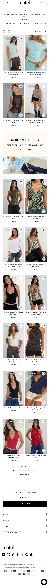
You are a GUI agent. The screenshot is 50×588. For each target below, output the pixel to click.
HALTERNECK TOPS (40, 24)
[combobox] (8, 2)
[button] (21, 38)
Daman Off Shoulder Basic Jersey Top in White (13, 265)
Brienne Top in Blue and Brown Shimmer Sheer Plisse (36, 121)
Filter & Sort (39, 31)
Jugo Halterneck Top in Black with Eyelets (13, 313)
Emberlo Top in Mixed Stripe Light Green (36, 265)
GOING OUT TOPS (9, 24)
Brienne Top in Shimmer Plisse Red (36, 457)
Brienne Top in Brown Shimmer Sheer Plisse (36, 361)
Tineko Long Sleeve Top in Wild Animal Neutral (36, 313)
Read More (25, 19)
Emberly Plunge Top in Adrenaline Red (13, 457)
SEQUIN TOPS (24, 24)
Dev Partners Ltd (31, 567)
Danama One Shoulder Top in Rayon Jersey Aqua (36, 74)
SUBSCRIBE (25, 503)
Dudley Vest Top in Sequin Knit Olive (13, 217)
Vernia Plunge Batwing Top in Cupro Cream (13, 361)
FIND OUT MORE (25, 150)
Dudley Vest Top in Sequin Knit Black (13, 121)
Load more (25, 474)
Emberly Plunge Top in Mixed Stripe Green (36, 217)
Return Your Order (12, 532)
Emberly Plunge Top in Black (13, 408)
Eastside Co (30, 564)
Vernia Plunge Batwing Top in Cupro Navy (36, 409)
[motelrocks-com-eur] (24, 2)
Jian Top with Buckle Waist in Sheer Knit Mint (13, 74)
